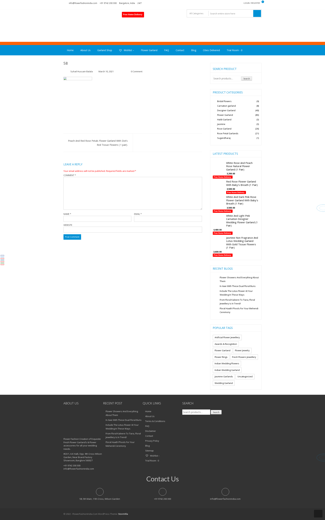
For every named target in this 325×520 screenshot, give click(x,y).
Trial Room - (234, 50)
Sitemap (149, 450)
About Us (85, 50)
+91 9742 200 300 (108, 3)
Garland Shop (104, 50)
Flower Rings (221, 357)
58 (65, 63)
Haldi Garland (224, 119)
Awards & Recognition (226, 343)
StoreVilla (123, 513)
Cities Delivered (211, 50)
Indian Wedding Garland (227, 370)
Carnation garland (226, 105)
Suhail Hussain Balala (81, 71)
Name (67, 213)
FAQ (166, 50)
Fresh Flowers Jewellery (244, 357)
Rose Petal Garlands (227, 133)
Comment (69, 175)
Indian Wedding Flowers (227, 363)
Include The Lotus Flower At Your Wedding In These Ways (236, 292)
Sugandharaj (224, 137)
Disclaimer (150, 430)
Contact (180, 50)
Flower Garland (149, 50)
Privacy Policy (152, 440)
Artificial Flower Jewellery (227, 337)
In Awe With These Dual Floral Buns (238, 286)
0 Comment (136, 71)
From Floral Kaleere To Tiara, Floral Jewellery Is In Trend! (237, 301)
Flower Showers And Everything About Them (239, 279)
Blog (193, 50)
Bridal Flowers (224, 101)
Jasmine (221, 124)
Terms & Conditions (155, 421)
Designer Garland (226, 110)
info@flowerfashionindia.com (83, 3)
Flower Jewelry (242, 350)
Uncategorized (245, 376)
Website (67, 224)
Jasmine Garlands (224, 376)
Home (70, 50)
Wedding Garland (224, 383)
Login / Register (252, 3)
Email (138, 213)
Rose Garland (224, 128)
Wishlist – (128, 50)
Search (246, 78)
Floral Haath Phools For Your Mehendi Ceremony (239, 310)
